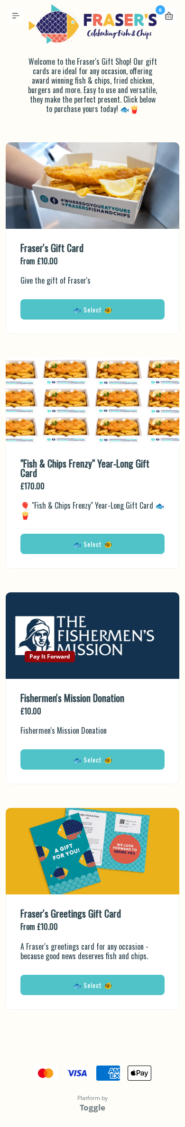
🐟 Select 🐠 (92, 309)
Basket (168, 16)
